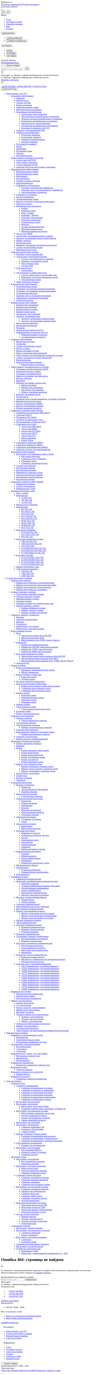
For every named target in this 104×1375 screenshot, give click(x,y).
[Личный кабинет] (52, 7)
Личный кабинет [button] (8, 60)
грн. (6, 46)
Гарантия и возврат (14, 24)
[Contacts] (8, 12)
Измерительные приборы (17, 1336)
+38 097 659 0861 (8, 86)
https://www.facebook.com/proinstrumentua (23, 1316)
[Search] (27, 68)
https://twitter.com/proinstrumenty (19, 1318)
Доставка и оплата (14, 22)
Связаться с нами (13, 1356)
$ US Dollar (11, 53)
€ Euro (9, 50)
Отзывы (9, 29)
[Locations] (3, 12)
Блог (8, 26)
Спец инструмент (13, 1338)
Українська (21, 41)
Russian (18, 38)
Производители (13, 1359)
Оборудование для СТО (16, 1331)
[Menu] (2, 9)
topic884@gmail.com (9, 1323)
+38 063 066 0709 (23, 86)
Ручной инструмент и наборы (19, 1334)
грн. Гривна (11, 56)
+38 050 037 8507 (39, 86)
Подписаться (31, 1280)
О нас (8, 19)
